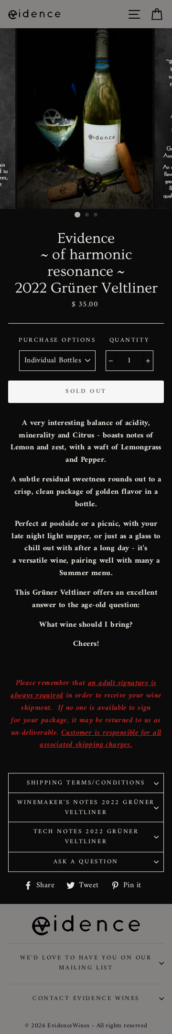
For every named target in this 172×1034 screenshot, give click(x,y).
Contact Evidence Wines (86, 998)
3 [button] (96, 215)
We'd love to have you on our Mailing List (85, 962)
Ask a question (86, 861)
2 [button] (87, 215)
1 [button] (77, 215)
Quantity (129, 341)
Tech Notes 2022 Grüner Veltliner (86, 836)
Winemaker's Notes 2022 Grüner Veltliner (86, 807)
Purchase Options (57, 341)
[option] (86, 118)
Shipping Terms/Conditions (86, 782)
